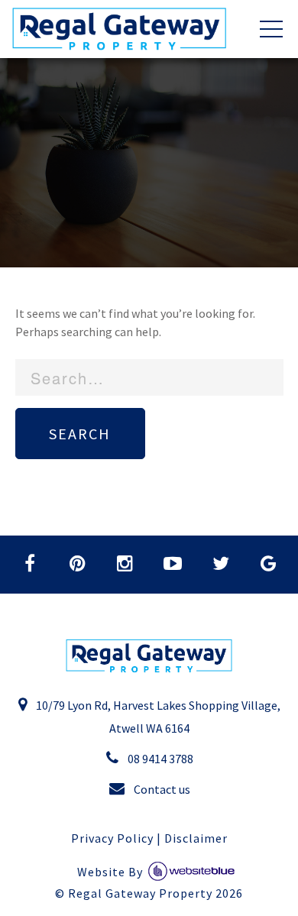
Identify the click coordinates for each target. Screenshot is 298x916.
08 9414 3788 (159, 758)
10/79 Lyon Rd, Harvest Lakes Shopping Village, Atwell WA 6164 (157, 717)
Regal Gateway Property (155, 893)
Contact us (160, 789)
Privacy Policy (112, 838)
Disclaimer (196, 838)
